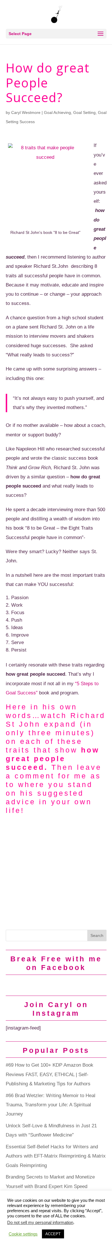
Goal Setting (84, 112)
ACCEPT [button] (53, 1234)
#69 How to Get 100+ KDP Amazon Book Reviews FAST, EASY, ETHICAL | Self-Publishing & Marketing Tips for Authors (49, 1074)
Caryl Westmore (25, 112)
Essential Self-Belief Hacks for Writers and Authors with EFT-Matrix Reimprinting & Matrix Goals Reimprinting (56, 1156)
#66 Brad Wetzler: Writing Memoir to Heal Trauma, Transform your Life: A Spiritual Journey (50, 1105)
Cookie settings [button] (23, 1234)
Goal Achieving (57, 112)
